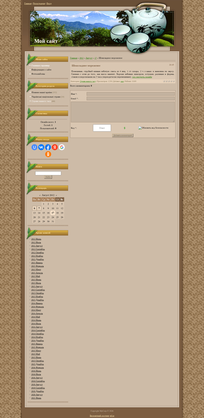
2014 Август (37, 326)
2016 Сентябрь (38, 381)
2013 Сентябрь (38, 289)
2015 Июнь (36, 357)
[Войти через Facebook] (48, 147)
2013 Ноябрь (37, 296)
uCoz (112, 415)
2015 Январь (37, 343)
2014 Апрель (37, 313)
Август (89, 58)
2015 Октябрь (37, 360)
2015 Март (36, 350)
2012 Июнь (36, 239)
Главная (27, 3)
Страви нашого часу (41, 100)
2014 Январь (37, 303)
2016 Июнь (36, 370)
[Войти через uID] (34, 147)
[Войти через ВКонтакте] (41, 147)
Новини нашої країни (42, 92)
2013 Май (35, 276)
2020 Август (37, 394)
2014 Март (36, 310)
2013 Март (36, 269)
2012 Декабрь (37, 259)
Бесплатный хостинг (99, 415)
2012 (81, 58)
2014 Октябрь (37, 333)
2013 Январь (37, 262)
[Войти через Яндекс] (55, 147)
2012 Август (37, 245)
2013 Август (37, 286)
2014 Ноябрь (37, 337)
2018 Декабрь (37, 391)
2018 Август (37, 384)
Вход (49, 3)
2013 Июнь (36, 279)
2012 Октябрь (37, 252)
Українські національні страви (46, 96)
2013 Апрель (37, 272)
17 (53, 212)
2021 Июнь (36, 398)
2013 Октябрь (37, 293)
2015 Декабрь (37, 364)
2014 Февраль (37, 306)
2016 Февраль (37, 367)
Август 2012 (48, 195)
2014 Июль (36, 323)
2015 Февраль (37, 347)
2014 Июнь (36, 320)
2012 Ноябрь (37, 255)
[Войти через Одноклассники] (48, 154)
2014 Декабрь (37, 340)
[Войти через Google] (62, 147)
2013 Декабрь (37, 299)
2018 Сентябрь (38, 387)
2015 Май (35, 354)
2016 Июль (36, 374)
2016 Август (37, 377)
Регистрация (39, 3)
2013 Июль (36, 283)
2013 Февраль (37, 266)
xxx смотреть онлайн (142, 76)
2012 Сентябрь (38, 249)
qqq (122, 81)
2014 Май (35, 316)
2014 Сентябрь (38, 330)
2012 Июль (36, 242)
